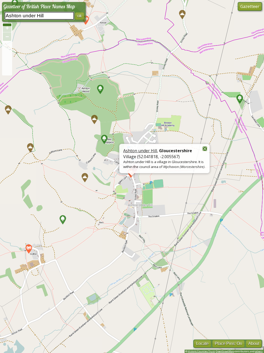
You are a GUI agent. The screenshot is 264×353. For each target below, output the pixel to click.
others (258, 351)
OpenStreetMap (225, 351)
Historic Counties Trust (201, 351)
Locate (202, 343)
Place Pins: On (228, 343)
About (253, 343)
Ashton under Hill (140, 151)
